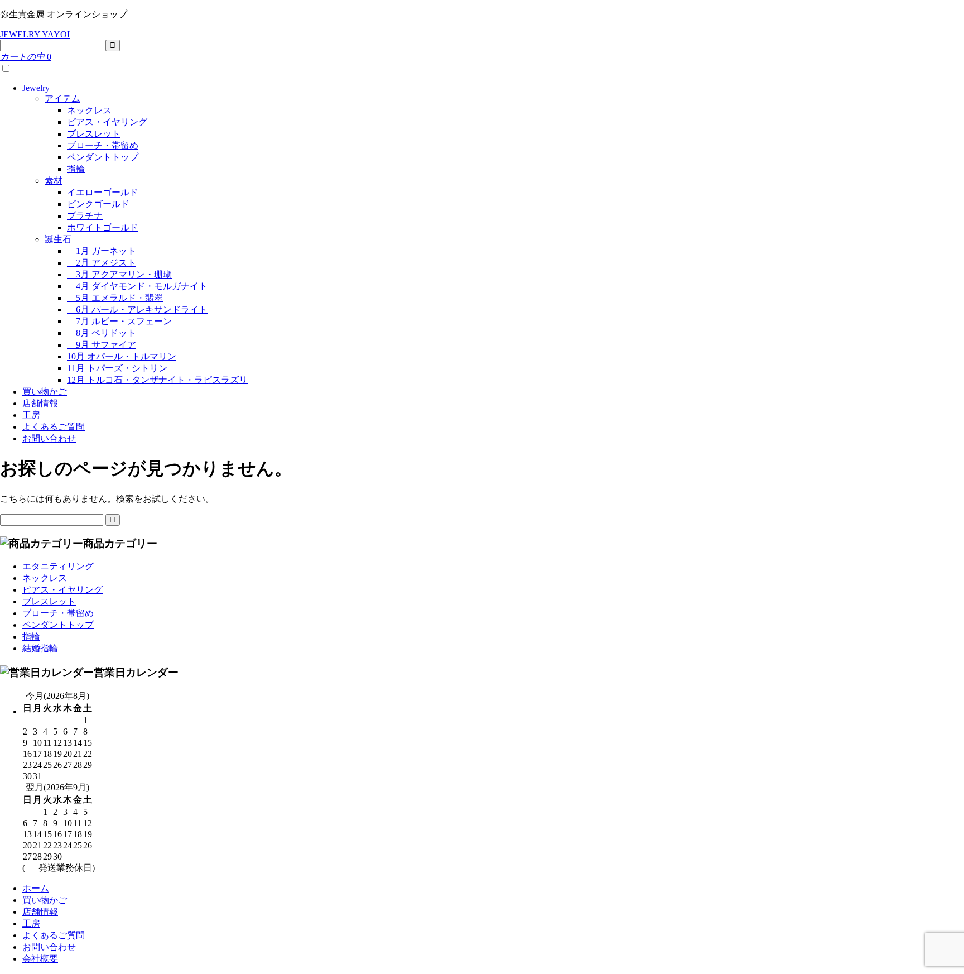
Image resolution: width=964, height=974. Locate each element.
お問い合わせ (49, 438)
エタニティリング (58, 566)
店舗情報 (40, 403)
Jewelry (36, 88)
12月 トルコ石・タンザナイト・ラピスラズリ (157, 380)
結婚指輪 (40, 648)
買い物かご (44, 391)
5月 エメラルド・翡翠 (115, 298)
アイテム (62, 98)
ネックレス (89, 110)
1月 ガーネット (101, 251)
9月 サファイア (101, 344)
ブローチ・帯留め (102, 145)
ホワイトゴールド (102, 227)
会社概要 (40, 958)
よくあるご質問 (53, 426)
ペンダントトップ (102, 157)
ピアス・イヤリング (107, 122)
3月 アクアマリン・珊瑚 (119, 274)
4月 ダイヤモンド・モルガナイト (137, 286)
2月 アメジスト (101, 262)
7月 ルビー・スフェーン (119, 321)
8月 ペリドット (101, 333)
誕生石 (58, 239)
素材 (53, 180)
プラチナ (85, 215)
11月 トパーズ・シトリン (117, 368)
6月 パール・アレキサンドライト (137, 309)
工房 (31, 415)
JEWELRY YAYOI (35, 34)
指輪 (76, 169)
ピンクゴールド (98, 204)
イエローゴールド (102, 192)
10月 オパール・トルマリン (121, 356)
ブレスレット (93, 133)
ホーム (35, 888)
